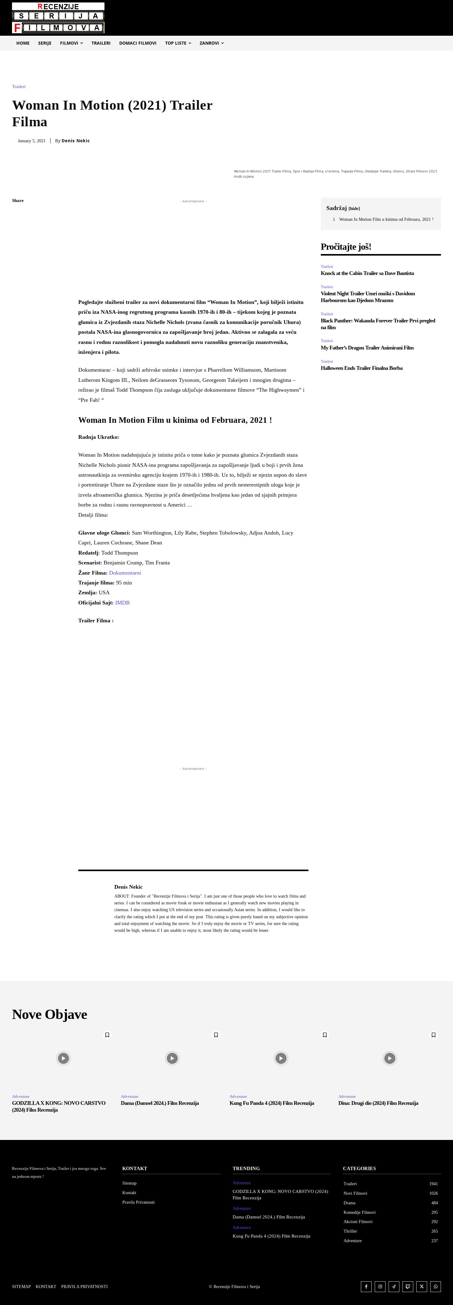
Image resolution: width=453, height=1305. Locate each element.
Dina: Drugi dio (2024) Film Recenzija (378, 1103)
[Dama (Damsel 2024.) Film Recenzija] (172, 1058)
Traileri (19, 86)
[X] (18, 230)
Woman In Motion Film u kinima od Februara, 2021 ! (386, 219)
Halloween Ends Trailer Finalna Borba (361, 368)
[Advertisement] (193, 247)
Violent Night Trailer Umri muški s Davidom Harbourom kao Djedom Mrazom (368, 296)
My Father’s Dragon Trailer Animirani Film (367, 348)
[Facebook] (18, 215)
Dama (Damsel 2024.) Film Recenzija (160, 1103)
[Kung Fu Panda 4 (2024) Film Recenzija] (281, 1058)
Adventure (21, 1096)
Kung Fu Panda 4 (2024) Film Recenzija (272, 1103)
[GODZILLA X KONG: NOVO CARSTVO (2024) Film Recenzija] (63, 1058)
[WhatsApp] (18, 259)
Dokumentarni (125, 573)
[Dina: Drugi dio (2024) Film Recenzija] (389, 1058)
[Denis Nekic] (93, 908)
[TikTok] (394, 1286)
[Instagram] (380, 1286)
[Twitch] (407, 1286)
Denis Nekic (76, 140)
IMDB (122, 603)
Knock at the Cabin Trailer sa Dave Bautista (367, 273)
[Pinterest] (18, 244)
